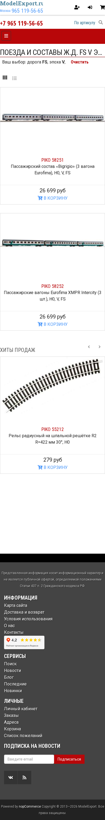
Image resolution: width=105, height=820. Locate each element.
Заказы (11, 715)
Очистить (80, 62)
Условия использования (28, 618)
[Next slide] (99, 350)
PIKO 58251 (52, 160)
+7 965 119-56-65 (21, 23)
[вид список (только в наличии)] (14, 78)
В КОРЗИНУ (55, 198)
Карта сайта (15, 605)
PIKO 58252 (52, 286)
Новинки (13, 690)
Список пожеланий (23, 735)
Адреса (11, 722)
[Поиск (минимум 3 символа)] (100, 22)
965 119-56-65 (27, 11)
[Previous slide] (88, 350)
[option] (52, 415)
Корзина (12, 728)
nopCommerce (30, 806)
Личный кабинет (20, 708)
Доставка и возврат (24, 612)
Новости (12, 670)
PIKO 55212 (52, 429)
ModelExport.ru (22, 3)
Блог (9, 677)
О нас (9, 625)
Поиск (10, 663)
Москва (5, 11)
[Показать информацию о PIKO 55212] (52, 386)
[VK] (11, 777)
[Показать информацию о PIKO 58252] (52, 242)
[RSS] (24, 777)
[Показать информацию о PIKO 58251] (52, 116)
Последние (15, 684)
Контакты (14, 632)
